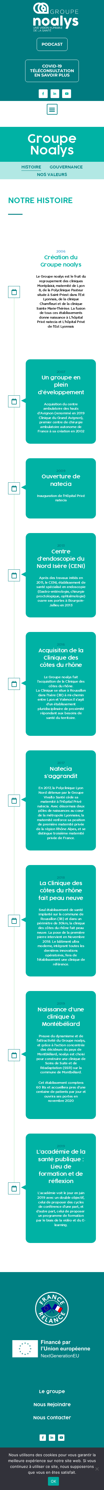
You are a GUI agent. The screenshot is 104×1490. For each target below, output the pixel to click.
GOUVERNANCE (66, 167)
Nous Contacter (52, 1417)
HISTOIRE (31, 167)
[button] (52, 109)
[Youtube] (66, 93)
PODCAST (52, 44)
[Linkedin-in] (55, 93)
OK (53, 1481)
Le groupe (52, 1391)
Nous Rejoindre (52, 1404)
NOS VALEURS (52, 174)
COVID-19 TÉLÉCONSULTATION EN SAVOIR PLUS (52, 70)
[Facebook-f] (43, 93)
